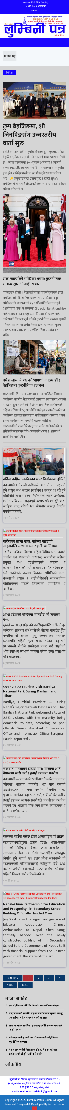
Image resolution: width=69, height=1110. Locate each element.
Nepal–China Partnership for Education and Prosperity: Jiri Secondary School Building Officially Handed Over (34, 908)
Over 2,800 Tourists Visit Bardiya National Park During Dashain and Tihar (29, 691)
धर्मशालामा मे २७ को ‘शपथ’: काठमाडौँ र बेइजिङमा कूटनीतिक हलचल (33, 1039)
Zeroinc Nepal (56, 1104)
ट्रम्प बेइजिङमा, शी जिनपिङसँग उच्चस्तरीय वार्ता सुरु (34, 1005)
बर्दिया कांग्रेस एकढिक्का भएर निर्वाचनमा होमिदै (34, 479)
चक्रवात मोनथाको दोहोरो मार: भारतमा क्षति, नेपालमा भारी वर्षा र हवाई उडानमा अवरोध (32, 771)
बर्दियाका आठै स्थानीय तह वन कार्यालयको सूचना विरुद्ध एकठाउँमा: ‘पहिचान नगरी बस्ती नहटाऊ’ (36, 1015)
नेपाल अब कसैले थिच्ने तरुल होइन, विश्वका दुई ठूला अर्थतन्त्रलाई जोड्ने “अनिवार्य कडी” (33, 1052)
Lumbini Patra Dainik (39, 1100)
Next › (10, 985)
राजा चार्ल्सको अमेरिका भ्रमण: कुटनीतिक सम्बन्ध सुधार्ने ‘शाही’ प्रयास (35, 1027)
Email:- (35, 1091)
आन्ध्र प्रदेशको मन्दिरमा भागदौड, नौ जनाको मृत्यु (31, 617)
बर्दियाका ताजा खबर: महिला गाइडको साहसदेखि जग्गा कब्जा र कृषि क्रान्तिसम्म (30, 544)
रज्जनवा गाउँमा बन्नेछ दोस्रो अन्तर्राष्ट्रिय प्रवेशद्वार (33, 837)
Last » (25, 985)
